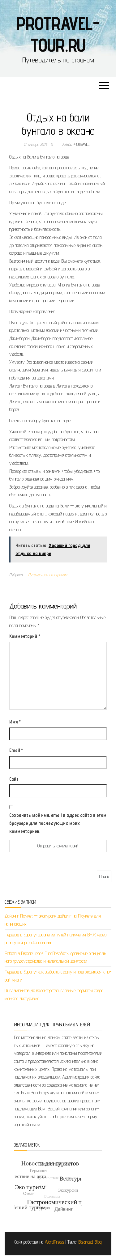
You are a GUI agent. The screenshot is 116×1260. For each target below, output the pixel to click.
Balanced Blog (90, 1242)
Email (16, 750)
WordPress (54, 1242)
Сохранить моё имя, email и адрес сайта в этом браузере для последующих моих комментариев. (57, 823)
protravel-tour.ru (58, 34)
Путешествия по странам (47, 574)
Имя (15, 722)
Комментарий (24, 636)
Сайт (14, 779)
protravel (81, 144)
